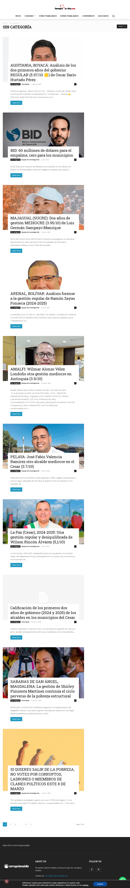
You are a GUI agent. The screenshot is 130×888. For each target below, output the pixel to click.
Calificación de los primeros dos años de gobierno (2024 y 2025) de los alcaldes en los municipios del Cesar (43, 612)
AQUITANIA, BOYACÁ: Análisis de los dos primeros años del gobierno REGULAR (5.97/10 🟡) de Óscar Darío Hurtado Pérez (43, 72)
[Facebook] (91, 869)
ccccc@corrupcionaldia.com (56, 876)
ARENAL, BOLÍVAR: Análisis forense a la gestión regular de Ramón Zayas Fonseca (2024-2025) (42, 298)
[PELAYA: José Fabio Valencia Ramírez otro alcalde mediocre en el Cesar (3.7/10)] (43, 446)
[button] (113, 16)
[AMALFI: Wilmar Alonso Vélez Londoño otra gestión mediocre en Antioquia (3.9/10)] (43, 358)
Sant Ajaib (25, 84)
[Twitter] (98, 869)
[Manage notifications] (7, 881)
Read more (16, 103)
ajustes (85, 885)
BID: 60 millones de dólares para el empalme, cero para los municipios (41, 153)
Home (5, 23)
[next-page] (31, 824)
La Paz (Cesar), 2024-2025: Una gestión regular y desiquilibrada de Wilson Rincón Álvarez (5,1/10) (41, 537)
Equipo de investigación (30, 160)
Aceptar (100, 884)
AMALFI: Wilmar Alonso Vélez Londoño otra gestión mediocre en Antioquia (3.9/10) (41, 374)
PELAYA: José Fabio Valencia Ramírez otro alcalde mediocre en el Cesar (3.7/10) (42, 461)
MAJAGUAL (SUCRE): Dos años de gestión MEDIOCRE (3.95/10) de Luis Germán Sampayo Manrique (42, 222)
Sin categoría (15, 84)
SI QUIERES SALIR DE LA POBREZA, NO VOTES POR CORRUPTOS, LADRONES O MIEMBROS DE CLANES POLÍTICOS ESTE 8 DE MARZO (42, 779)
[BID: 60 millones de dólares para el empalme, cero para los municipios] (43, 135)
